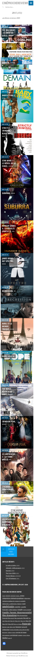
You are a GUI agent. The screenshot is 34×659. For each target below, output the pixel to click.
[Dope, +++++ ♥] (17, 367)
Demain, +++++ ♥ (8, 64)
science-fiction (26, 635)
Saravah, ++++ (10, 570)
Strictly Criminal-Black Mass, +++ (7, 132)
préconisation (6, 635)
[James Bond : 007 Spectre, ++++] (17, 269)
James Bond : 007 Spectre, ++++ (8, 261)
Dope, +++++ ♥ (8, 356)
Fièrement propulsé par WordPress (17, 653)
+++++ (13, 595)
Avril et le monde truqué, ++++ (8, 326)
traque (9, 638)
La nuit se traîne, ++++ (13, 565)
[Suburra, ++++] (17, 204)
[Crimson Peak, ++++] (17, 432)
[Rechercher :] (12, 7)
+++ (3, 595)
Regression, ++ (9, 290)
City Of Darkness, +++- (12, 578)
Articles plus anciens (11, 551)
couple (20, 609)
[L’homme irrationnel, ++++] (17, 497)
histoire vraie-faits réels (8, 627)
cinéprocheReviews (15, 3)
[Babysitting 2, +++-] (17, 106)
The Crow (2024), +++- (12, 573)
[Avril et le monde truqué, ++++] (17, 334)
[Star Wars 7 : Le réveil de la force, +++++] (17, 171)
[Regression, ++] (17, 302)
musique (14, 632)
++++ (8, 595)
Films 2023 (11, 624)
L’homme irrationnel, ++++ (8, 489)
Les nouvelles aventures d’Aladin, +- (8, 522)
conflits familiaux (12, 610)
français (26, 623)
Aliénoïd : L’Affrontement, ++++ (15, 568)
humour (18, 627)
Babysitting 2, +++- (9, 96)
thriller (5, 638)
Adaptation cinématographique (13, 598)
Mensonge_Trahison (7, 632)
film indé (26, 618)
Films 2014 (23, 621)
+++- (18, 595)
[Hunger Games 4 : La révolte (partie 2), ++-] (17, 236)
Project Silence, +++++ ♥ (13, 576)
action (22, 596)
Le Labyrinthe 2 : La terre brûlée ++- (8, 457)
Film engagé (11, 618)
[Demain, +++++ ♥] (17, 73)
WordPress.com (23, 656)
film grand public (18, 618)
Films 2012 (12, 621)
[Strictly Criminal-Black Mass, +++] (17, 139)
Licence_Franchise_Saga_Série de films (19, 629)
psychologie (14, 635)
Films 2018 (28, 621)
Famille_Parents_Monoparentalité (17, 612)
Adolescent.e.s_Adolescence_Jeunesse (12, 604)
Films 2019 (5, 624)
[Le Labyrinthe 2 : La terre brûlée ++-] (17, 465)
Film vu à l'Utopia (18, 624)
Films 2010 (7, 621)
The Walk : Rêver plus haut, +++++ (7, 391)
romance (20, 635)
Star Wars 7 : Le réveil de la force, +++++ (9, 163)
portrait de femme (21, 632)
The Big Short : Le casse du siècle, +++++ (8, 33)
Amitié (24, 604)
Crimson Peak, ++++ (9, 423)
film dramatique (9, 615)
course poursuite (27, 610)
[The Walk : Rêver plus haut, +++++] (17, 399)
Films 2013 (17, 621)
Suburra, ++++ (8, 193)
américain (8, 606)
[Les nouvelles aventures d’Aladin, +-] (17, 530)
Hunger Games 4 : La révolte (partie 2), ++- (9, 228)
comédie (17, 607)
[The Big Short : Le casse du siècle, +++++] (17, 41)
